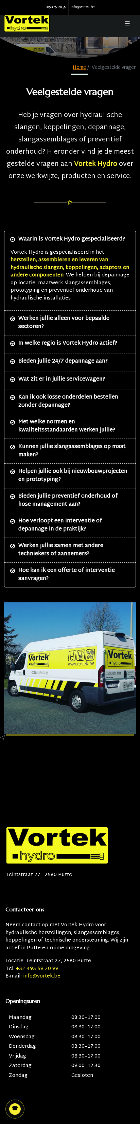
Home (79, 67)
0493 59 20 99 (56, 7)
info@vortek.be (82, 7)
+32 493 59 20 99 (37, 968)
